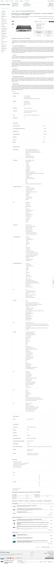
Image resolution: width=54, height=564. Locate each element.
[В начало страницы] (52, 561)
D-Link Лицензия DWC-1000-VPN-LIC (22, 534)
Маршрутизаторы (3, 16)
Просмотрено (49, 561)
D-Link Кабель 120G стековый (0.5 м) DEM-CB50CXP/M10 (25, 537)
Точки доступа (3, 26)
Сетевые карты (3, 21)
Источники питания (4, 41)
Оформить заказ (50, 5)
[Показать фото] (13, 21)
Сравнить (41, 561)
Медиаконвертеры (4, 33)
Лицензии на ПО (3, 46)
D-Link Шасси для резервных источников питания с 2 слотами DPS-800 (27, 505)
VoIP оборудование (4, 28)
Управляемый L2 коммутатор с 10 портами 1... (8, 562)
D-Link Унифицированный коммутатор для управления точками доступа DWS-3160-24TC (29, 508)
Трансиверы (3, 38)
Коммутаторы (3, 14)
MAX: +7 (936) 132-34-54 (27, 4)
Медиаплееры (3, 50)
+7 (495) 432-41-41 (15, 3)
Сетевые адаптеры (4, 19)
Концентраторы (3, 31)
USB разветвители (3, 48)
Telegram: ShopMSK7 (27, 5)
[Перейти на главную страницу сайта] (5, 5)
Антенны (2, 43)
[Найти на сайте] (53, 8)
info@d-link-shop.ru (50, 556)
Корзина (45, 561)
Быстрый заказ (39, 35)
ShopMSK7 (52, 554)
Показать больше (50, 543)
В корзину (48, 35)
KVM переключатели (4, 36)
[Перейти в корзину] (48, 4)
